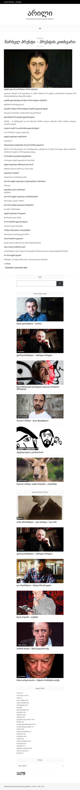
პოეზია (19, 729)
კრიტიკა (19, 717)
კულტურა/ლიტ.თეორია (24, 719)
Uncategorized (21, 695)
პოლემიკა (20, 734)
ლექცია (19, 722)
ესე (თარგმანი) (21, 710)
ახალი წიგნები (21, 703)
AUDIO (18, 693)
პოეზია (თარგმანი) (22, 731)
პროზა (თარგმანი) (22, 741)
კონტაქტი (18, 2)
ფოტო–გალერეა (22, 751)
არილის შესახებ (9, 2)
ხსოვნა (19, 753)
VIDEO (18, 698)
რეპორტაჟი (20, 743)
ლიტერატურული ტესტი (24, 727)
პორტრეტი (20, 736)
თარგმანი (20, 712)
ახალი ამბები (21, 700)
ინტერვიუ (40, 38)
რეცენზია (19, 746)
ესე (18, 707)
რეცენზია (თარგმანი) (23, 748)
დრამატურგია (21, 705)
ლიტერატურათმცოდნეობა (25, 724)
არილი (40, 12)
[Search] (59, 283)
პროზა (19, 739)
